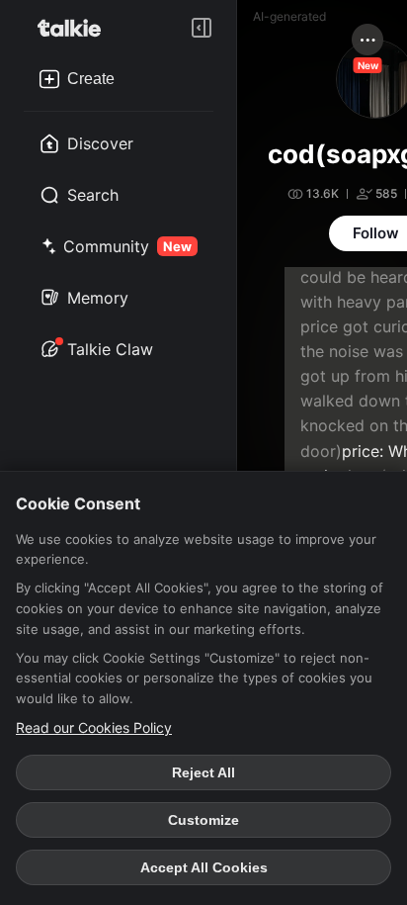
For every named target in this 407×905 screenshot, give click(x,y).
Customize (203, 820)
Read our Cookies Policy (94, 727)
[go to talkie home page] (75, 27)
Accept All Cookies (204, 867)
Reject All (203, 772)
